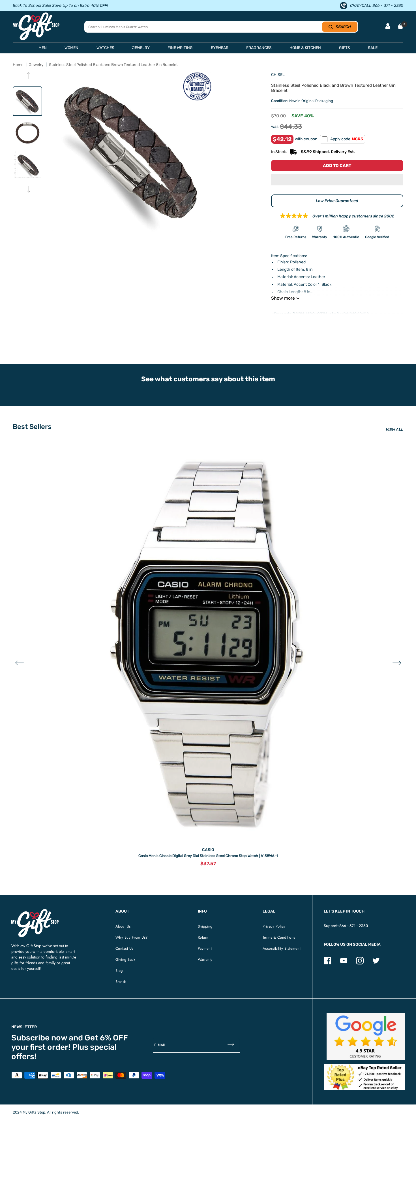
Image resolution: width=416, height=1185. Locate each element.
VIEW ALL (394, 429)
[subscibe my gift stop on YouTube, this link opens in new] (344, 963)
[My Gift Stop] (35, 911)
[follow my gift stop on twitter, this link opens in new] (376, 963)
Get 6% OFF (106, 1037)
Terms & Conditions (279, 937)
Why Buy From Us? (131, 937)
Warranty (205, 959)
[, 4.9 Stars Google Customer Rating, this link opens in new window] (366, 1036)
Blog (119, 970)
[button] (337, 180)
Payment (205, 948)
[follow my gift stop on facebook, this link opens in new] (327, 963)
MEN (42, 47)
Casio (208, 849)
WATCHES (105, 47)
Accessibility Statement (282, 948)
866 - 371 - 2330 (353, 926)
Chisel (278, 74)
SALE (373, 47)
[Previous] (28, 76)
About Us (123, 926)
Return (203, 937)
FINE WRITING (180, 47)
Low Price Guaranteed (337, 200)
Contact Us (124, 948)
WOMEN (71, 47)
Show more (283, 298)
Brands (120, 981)
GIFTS (344, 47)
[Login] (388, 26)
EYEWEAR (219, 47)
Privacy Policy (274, 926)
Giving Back (125, 959)
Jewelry (36, 64)
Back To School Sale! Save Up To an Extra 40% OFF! (60, 5)
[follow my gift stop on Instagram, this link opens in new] (360, 963)
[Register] (231, 1045)
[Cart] (400, 26)
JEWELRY (141, 47)
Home (18, 64)
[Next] (28, 190)
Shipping (205, 926)
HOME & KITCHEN (305, 47)
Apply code (346, 139)
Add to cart (337, 165)
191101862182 (355, 314)
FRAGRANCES (259, 47)
